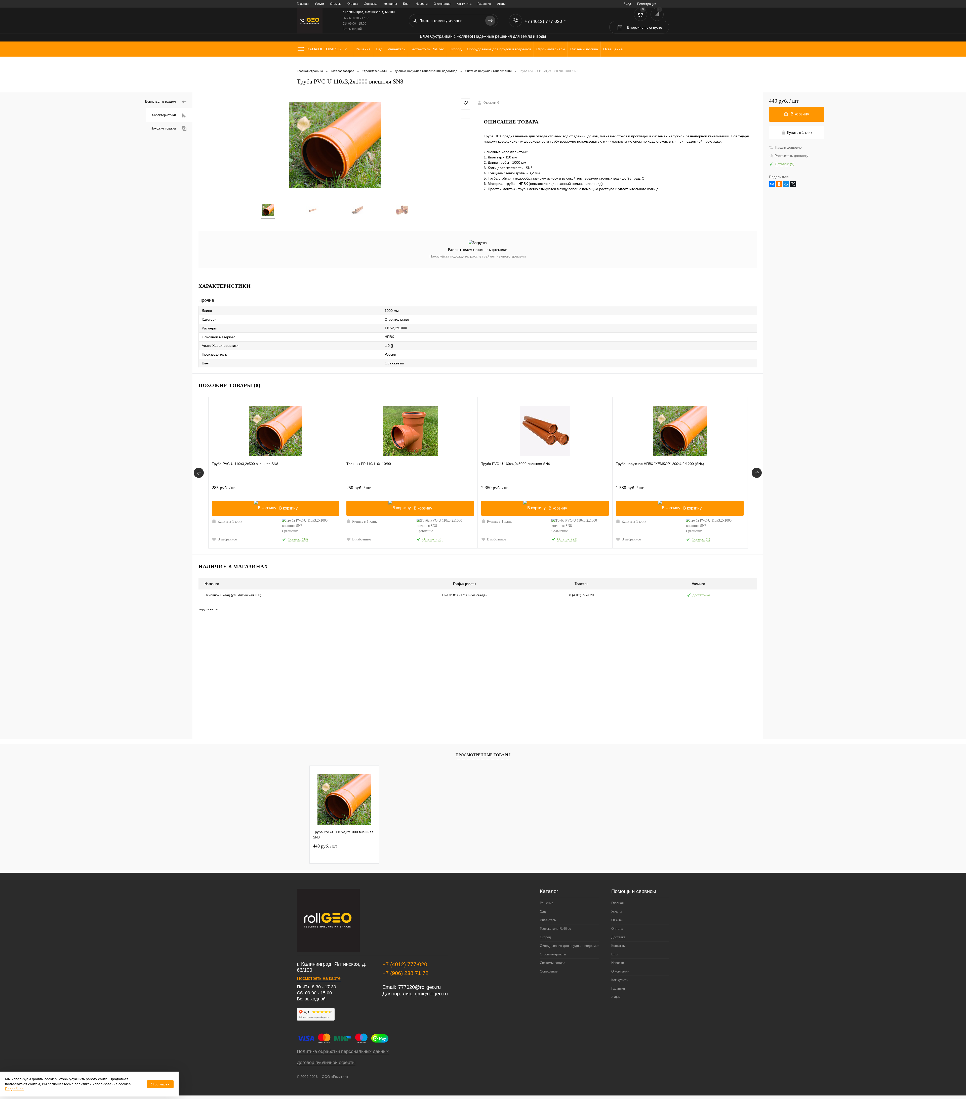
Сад (543, 911)
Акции (501, 4)
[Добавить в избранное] (465, 102)
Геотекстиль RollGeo (555, 929)
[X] (793, 184)
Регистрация (646, 4)
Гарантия (484, 4)
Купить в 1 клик (230, 521)
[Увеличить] (335, 145)
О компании (442, 4)
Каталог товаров (324, 49)
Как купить (464, 4)
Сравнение (290, 531)
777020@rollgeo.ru (419, 987)
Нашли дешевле (788, 147)
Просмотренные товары (483, 755)
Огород (545, 937)
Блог (406, 4)
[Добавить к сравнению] (465, 113)
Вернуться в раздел (160, 101)
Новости (422, 4)
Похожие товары (163, 128)
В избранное (227, 539)
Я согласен (160, 1084)
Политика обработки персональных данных (343, 1051)
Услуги (319, 4)
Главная (303, 4)
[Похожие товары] (199, 473)
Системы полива (552, 963)
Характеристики (164, 115)
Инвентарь (548, 920)
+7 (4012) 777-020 (404, 964)
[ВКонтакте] (772, 184)
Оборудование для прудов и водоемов (569, 946)
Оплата (352, 4)
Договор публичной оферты (326, 1062)
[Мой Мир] (786, 184)
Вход (627, 4)
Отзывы (335, 4)
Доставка (370, 4)
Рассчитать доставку (791, 156)
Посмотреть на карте (319, 978)
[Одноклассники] (779, 184)
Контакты (390, 4)
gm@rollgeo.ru (431, 993)
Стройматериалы (553, 954)
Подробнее (14, 1089)
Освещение (548, 971)
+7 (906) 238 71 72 (405, 973)
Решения (546, 903)
